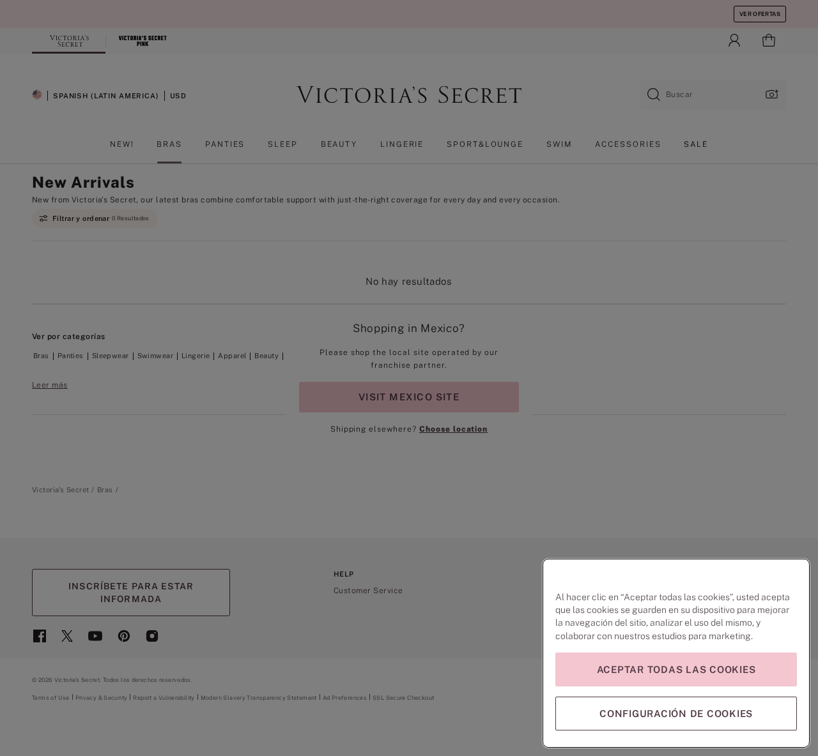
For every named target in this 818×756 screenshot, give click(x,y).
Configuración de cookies (676, 713)
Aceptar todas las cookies (676, 669)
